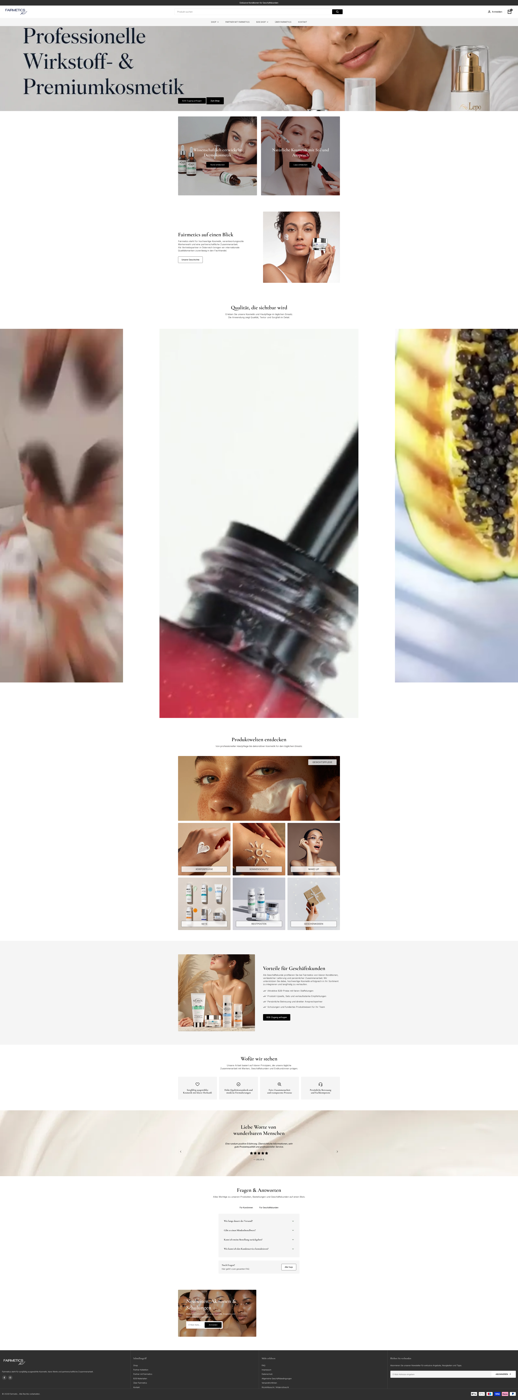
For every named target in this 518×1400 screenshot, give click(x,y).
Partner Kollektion (140, 1370)
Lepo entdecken (300, 165)
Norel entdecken (217, 165)
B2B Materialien (140, 1378)
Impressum (266, 1370)
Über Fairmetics (140, 1383)
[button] (259, 525)
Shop (135, 1365)
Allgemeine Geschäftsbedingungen (277, 1378)
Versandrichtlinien (269, 1383)
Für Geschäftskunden (268, 1207)
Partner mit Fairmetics (142, 1374)
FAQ (263, 1365)
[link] (259, 68)
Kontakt (136, 1387)
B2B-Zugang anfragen (192, 101)
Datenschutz (267, 1374)
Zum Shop (215, 101)
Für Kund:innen (246, 1207)
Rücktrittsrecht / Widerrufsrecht (275, 1387)
